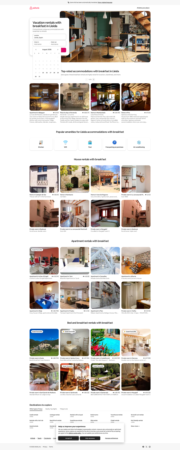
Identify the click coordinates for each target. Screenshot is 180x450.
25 (43, 73)
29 (58, 73)
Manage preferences (111, 438)
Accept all (68, 438)
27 (50, 73)
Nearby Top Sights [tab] (51, 409)
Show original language (105, 2)
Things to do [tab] (64, 409)
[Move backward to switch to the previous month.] (36, 49)
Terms (51, 447)
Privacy (45, 447)
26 (47, 73)
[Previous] (86, 79)
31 (39, 76)
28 (54, 73)
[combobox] (49, 37)
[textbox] (41, 44)
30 (36, 76)
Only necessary (90, 438)
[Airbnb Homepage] (34, 8)
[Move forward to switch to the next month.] (57, 49)
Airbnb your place (143, 8)
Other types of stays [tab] (36, 409)
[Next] (93, 79)
